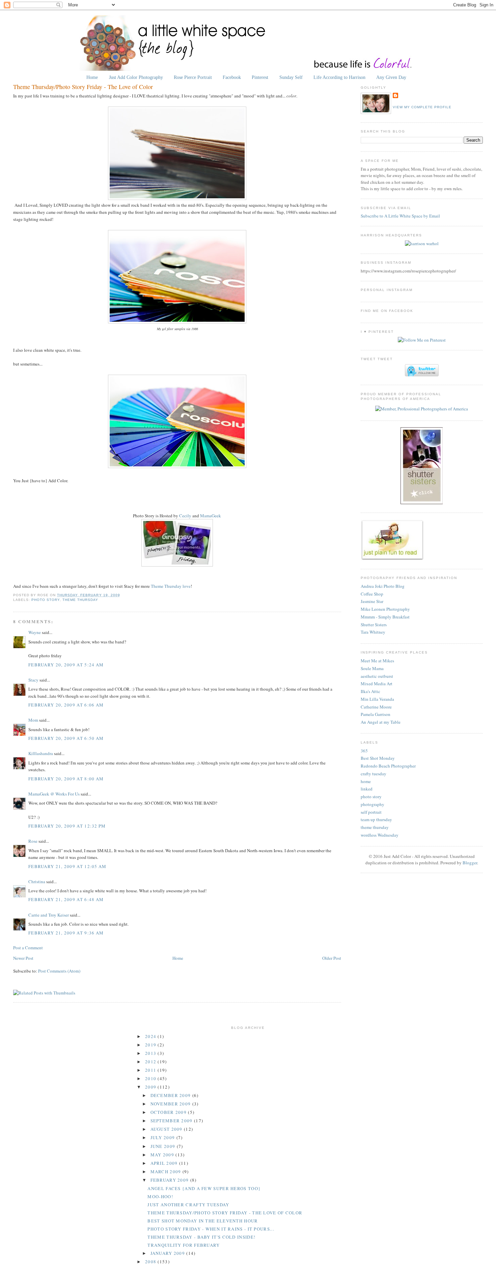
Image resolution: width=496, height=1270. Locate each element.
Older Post (331, 958)
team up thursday (376, 819)
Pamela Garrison (375, 714)
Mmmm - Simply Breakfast (385, 617)
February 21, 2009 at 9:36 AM (66, 933)
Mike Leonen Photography (385, 609)
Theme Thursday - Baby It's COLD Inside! (201, 1237)
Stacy (33, 680)
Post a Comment (28, 948)
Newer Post (23, 958)
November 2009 (171, 1104)
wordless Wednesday (379, 835)
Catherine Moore (376, 707)
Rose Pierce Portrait (193, 77)
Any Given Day (391, 77)
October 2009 (169, 1112)
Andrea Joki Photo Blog (383, 586)
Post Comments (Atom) (59, 971)
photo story (45, 600)
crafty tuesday (373, 774)
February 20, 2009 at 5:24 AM (66, 665)
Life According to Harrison (339, 77)
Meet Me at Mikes (377, 661)
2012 (151, 1062)
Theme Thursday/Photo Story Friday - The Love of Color (83, 87)
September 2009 (172, 1121)
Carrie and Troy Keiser (48, 915)
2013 (151, 1053)
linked (367, 789)
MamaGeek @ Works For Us (54, 794)
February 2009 (170, 1180)
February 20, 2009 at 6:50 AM (66, 738)
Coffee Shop (372, 594)
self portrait (371, 812)
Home (92, 77)
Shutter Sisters (374, 625)
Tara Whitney (373, 632)
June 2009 (163, 1146)
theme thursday (80, 600)
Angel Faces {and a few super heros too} (203, 1188)
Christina (36, 881)
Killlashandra (40, 753)
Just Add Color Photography (136, 77)
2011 (151, 1070)
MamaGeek (210, 516)
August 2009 (167, 1129)
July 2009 (163, 1137)
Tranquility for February (183, 1245)
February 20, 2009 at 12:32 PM (67, 826)
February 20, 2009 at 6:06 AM (66, 705)
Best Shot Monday (378, 758)
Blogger (470, 863)
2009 (151, 1087)
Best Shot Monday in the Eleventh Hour (202, 1221)
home (366, 781)
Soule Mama (372, 668)
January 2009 (168, 1253)
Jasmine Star (372, 601)
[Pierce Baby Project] (422, 243)
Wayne (34, 632)
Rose (33, 841)
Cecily (185, 516)
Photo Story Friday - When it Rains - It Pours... (210, 1229)
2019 (151, 1045)
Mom (33, 720)
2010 (151, 1078)
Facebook (232, 77)
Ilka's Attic (370, 691)
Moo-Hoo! (160, 1196)
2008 (151, 1262)
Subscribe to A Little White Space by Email (400, 216)
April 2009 (164, 1163)
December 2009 (171, 1095)
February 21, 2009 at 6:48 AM (66, 899)
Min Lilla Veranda (377, 699)
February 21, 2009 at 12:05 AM (67, 866)
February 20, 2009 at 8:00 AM (66, 779)
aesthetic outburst (377, 676)
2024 (151, 1036)
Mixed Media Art (376, 684)
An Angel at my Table (381, 722)
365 (364, 751)
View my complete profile (422, 107)
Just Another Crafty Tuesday (188, 1205)
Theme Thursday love (171, 586)
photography (372, 804)
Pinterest (260, 77)
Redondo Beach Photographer (388, 766)
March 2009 (166, 1171)
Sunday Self (291, 77)
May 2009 (163, 1155)
